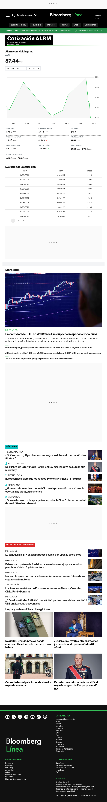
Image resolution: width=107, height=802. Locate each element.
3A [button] (33, 68)
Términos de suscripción (65, 768)
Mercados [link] (51, 25)
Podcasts (9, 777)
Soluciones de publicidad (65, 791)
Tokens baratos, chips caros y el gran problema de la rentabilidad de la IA (39, 358)
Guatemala (60, 751)
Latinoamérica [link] (90, 25)
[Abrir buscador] (13, 15)
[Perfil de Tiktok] (39, 717)
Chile (58, 733)
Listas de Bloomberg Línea (15, 779)
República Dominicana (64, 749)
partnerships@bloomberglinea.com (69, 784)
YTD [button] (23, 68)
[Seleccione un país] (35, 15)
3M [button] (17, 68)
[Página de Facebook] (7, 717)
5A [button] (38, 68)
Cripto (7, 772)
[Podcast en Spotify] (45, 717)
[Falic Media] (98, 19)
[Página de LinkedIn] (32, 717)
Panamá (59, 740)
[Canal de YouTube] (20, 717)
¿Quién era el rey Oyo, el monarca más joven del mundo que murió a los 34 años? (76, 644)
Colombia (59, 728)
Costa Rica (60, 744)
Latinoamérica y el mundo (65, 719)
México (58, 724)
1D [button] (8, 68)
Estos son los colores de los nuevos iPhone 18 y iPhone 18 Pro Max (43, 478)
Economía (9, 763)
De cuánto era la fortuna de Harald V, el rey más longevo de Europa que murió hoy (76, 685)
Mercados (12, 270)
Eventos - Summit (62, 782)
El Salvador (60, 746)
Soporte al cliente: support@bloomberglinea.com (74, 789)
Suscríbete (60, 763)
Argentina (59, 726)
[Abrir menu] (7, 15)
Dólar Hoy (9, 768)
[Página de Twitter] (14, 717)
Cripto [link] (76, 25)
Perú (57, 735)
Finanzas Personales (13, 774)
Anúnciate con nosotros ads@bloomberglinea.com (75, 787)
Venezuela (59, 731)
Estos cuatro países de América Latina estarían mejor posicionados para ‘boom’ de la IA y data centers (43, 566)
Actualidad (9, 770)
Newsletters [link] (36, 25)
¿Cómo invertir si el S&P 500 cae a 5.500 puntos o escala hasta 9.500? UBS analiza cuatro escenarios (53, 353)
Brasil (58, 721)
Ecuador (59, 737)
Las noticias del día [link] (18, 25)
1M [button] (12, 68)
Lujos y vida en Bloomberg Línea (27, 609)
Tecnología (60, 770)
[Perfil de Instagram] (26, 717)
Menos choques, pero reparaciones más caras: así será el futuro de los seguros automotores (48, 347)
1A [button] (29, 68)
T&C (57, 772)
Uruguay (59, 742)
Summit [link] (64, 25)
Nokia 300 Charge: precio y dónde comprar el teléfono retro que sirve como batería (28, 644)
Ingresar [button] (98, 15)
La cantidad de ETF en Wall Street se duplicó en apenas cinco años (51, 334)
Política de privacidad (64, 765)
